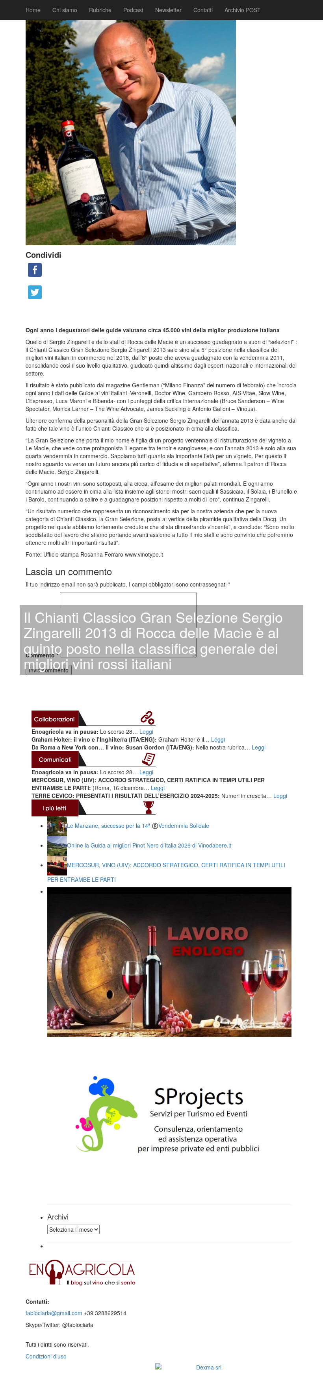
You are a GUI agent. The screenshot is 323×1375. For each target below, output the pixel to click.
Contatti (203, 10)
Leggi (146, 731)
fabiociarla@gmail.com (54, 1313)
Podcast (133, 10)
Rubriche (100, 10)
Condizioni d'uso (46, 1356)
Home (33, 10)
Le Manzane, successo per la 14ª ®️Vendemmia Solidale (138, 825)
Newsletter (168, 10)
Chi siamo (64, 10)
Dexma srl (208, 1367)
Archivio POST (243, 10)
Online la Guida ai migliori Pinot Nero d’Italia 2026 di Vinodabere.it (149, 845)
